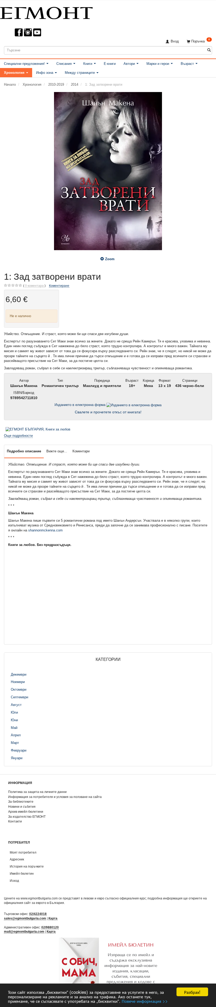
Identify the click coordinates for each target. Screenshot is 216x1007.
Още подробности (18, 436)
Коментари (81, 451)
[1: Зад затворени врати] (108, 171)
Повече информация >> (145, 1001)
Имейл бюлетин (22, 873)
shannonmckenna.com (45, 530)
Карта (52, 918)
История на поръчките (27, 866)
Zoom (110, 259)
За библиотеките (20, 801)
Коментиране (59, 285)
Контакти (15, 821)
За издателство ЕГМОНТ (27, 816)
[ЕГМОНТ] (46, 12)
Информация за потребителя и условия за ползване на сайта (55, 796)
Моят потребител (23, 852)
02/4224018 (38, 914)
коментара (34, 285)
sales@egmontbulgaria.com (25, 918)
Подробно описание (24, 451)
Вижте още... (56, 451)
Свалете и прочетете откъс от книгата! (108, 412)
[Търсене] (209, 50)
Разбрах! (192, 992)
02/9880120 (50, 927)
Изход (14, 880)
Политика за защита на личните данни (37, 791)
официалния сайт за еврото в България (34, 902)
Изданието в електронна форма (80, 405)
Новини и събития (22, 806)
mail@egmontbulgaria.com (24, 931)
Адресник (17, 859)
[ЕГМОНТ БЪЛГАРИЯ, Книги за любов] (38, 429)
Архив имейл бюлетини (25, 811)
